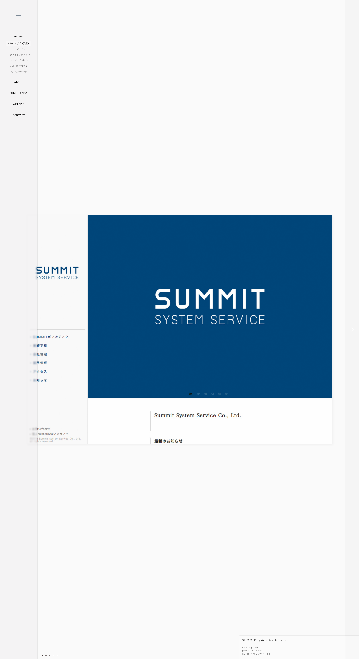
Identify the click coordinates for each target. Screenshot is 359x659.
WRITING (19, 104)
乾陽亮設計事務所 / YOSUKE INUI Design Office (19, 17)
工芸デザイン (18, 49)
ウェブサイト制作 (19, 60)
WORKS (19, 36)
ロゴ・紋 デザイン (19, 66)
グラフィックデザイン (18, 54)
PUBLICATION (19, 93)
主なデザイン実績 (19, 43)
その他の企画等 (19, 71)
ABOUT (18, 82)
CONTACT (19, 115)
